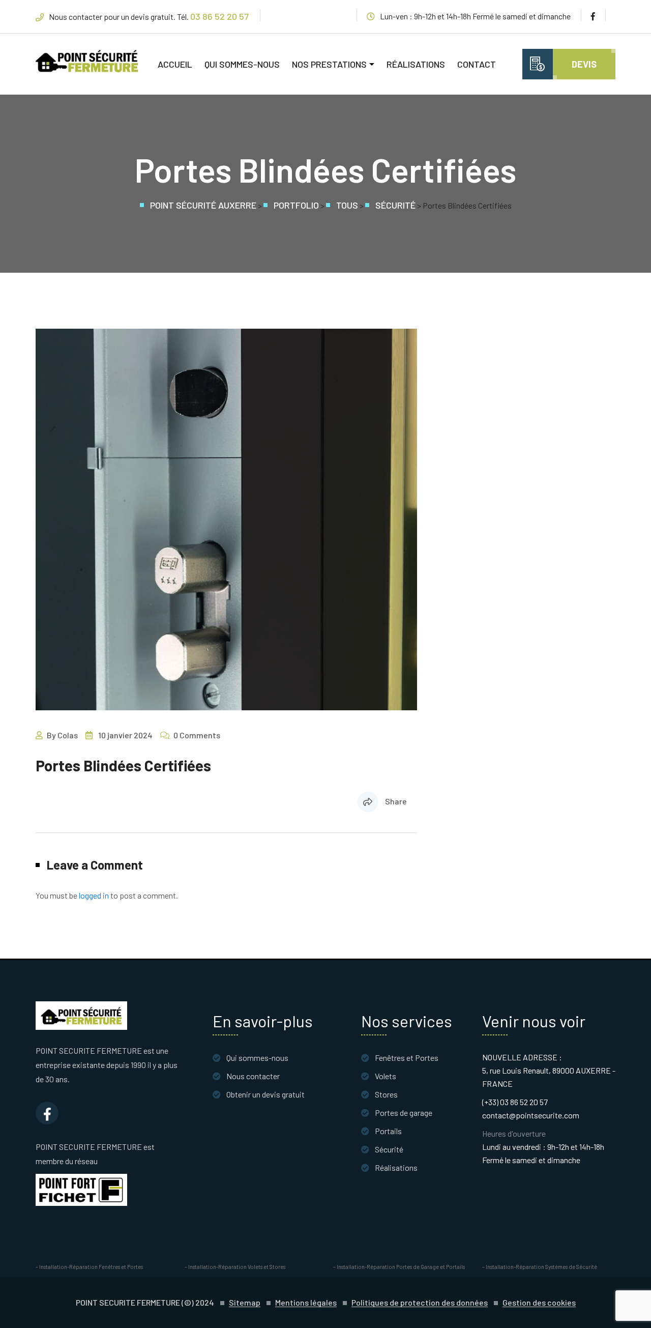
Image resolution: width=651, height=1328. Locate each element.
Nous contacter (253, 1076)
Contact (476, 64)
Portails (388, 1131)
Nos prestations (329, 64)
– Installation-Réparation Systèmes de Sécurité (539, 1266)
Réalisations (416, 64)
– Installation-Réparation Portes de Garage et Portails (399, 1266)
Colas (67, 735)
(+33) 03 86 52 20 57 (515, 1102)
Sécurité (389, 1149)
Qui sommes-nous (242, 64)
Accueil (175, 64)
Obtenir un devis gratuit (265, 1094)
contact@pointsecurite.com (530, 1115)
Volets (385, 1076)
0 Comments (196, 735)
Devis (584, 64)
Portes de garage (403, 1112)
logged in (94, 895)
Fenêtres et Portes (406, 1057)
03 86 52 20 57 (219, 16)
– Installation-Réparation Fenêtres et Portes (89, 1266)
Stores (386, 1094)
